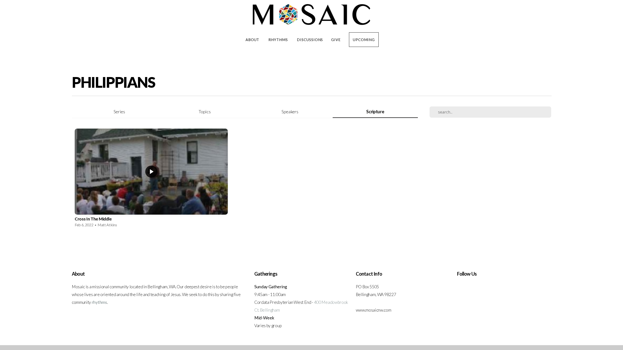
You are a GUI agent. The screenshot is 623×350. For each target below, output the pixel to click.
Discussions (310, 39)
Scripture (375, 111)
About (253, 39)
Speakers (290, 111)
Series (119, 111)
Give (336, 39)
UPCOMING (364, 39)
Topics (205, 111)
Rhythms (278, 39)
